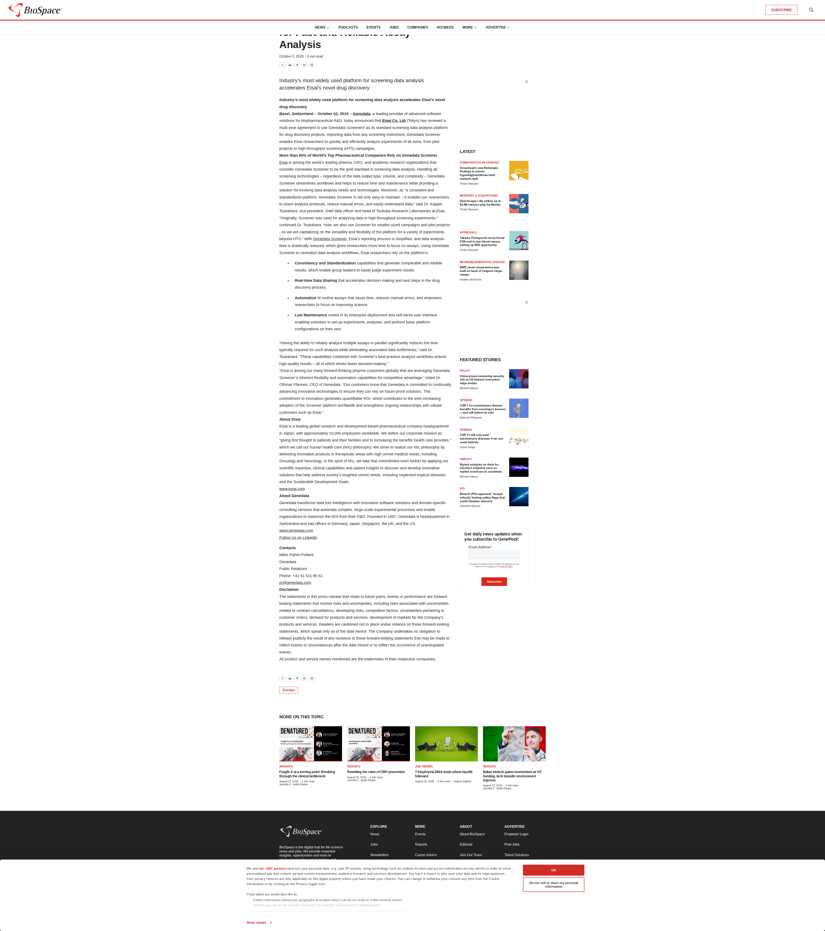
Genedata (361, 114)
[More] (328, 27)
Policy (465, 370)
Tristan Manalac (469, 183)
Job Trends (424, 766)
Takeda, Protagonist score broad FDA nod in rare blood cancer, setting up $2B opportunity (482, 241)
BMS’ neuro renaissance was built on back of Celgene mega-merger (481, 270)
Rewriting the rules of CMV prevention (376, 772)
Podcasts (348, 27)
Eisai (283, 162)
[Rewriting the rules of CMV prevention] (378, 743)
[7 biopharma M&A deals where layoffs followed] (446, 743)
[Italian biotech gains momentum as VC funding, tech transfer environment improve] (514, 743)
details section (393, 911)
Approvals (468, 232)
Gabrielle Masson (470, 506)
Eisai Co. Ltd (394, 120)
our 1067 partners (273, 868)
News (320, 27)
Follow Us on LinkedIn (298, 537)
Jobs (394, 27)
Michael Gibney (469, 388)
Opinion (466, 400)
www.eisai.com (292, 489)
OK (553, 870)
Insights (286, 766)
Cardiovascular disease (479, 162)
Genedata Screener (330, 239)
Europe (289, 690)
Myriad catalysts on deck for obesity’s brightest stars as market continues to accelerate (481, 468)
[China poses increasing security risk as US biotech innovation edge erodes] (519, 378)
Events (374, 27)
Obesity (466, 459)
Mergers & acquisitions (479, 195)
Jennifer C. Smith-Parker (293, 784)
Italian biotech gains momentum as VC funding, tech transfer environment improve (512, 776)
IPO (462, 488)
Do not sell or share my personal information (553, 884)
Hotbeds (445, 27)
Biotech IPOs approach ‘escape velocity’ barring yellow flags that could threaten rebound (482, 497)
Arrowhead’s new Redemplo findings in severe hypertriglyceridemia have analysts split (479, 173)
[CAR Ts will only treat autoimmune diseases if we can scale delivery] (519, 437)
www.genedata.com (296, 530)
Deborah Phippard (470, 417)
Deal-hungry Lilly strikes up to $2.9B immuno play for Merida (480, 202)
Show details (256, 922)
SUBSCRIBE (781, 10)
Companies (417, 27)
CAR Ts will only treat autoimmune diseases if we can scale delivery (481, 438)
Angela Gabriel (462, 781)
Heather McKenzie (470, 279)
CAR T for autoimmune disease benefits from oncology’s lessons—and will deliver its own (483, 409)
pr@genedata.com (295, 583)
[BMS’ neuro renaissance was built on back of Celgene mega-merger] (519, 270)
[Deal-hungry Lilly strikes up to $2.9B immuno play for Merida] (519, 203)
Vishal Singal (467, 447)
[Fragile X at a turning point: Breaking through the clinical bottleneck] (310, 743)
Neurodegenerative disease (482, 262)
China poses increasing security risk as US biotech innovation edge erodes (482, 379)
